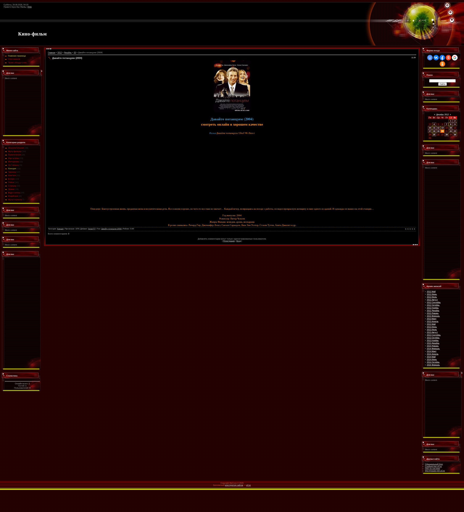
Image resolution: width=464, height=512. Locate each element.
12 (438, 128)
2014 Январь (433, 346)
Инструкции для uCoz (435, 471)
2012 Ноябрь (433, 308)
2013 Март (431, 319)
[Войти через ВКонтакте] (436, 57)
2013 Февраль (433, 316)
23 (455, 131)
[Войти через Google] (455, 58)
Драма (11, 189)
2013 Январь (433, 313)
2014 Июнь (432, 359)
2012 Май (431, 291)
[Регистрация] (450, 12)
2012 (59, 52)
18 (434, 131)
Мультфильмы (15, 151)
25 (434, 135)
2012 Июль (432, 297)
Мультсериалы (15, 199)
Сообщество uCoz (433, 466)
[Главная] (447, 5)
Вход (238, 241)
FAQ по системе (432, 468)
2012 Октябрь (433, 305)
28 (447, 135)
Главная (51, 52)
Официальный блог (434, 464)
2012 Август (432, 300)
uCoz (248, 485)
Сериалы (12, 186)
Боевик (11, 179)
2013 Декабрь (433, 343)
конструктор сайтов (234, 485)
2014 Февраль (433, 348)
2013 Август (432, 332)
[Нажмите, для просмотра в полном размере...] (232, 61)
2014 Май (431, 357)
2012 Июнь (432, 294)
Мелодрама (13, 162)
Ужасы (11, 182)
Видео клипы (14, 193)
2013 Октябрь (433, 338)
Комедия (12, 168)
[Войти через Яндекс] (448, 57)
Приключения (14, 155)
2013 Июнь (432, 327)
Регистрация (229, 241)
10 (430, 128)
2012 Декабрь (433, 310)
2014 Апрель (432, 354)
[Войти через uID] (430, 57)
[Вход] (452, 20)
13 (442, 128)
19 (438, 131)
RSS (30, 7)
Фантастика (13, 158)
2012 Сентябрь (434, 302)
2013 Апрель (432, 321)
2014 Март (431, 351)
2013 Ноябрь (433, 340)
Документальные (16, 148)
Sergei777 (92, 229)
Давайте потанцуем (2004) (111, 229)
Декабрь (68, 52)
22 (451, 131)
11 (434, 128)
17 (430, 131)
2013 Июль (432, 329)
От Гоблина (13, 165)
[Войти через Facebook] (442, 57)
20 (75, 52)
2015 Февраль (433, 365)
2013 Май (431, 324)
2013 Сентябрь (434, 335)
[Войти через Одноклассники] (442, 64)
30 (455, 135)
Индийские (13, 196)
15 (451, 128)
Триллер (12, 172)
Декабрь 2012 (442, 114)
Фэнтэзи (12, 175)
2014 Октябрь (433, 362)
